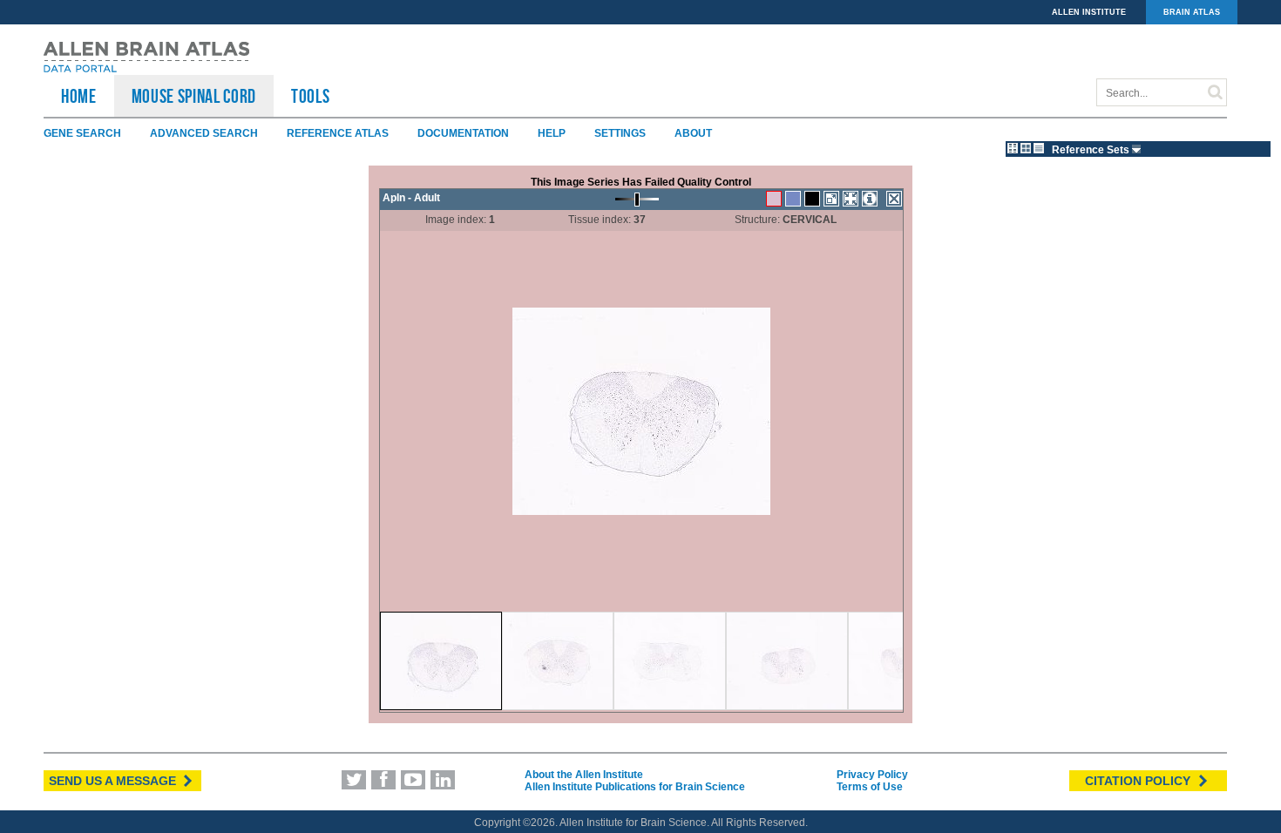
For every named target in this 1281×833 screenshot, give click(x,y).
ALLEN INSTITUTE (1089, 12)
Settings (620, 133)
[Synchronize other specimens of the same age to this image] (850, 199)
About (693, 133)
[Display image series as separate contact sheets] (1025, 148)
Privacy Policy (872, 775)
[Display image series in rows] (1039, 148)
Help (552, 133)
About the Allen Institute (584, 775)
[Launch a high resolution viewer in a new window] (831, 199)
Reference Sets (1092, 150)
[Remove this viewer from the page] (894, 199)
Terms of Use (870, 787)
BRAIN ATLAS (1191, 12)
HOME (79, 95)
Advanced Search (204, 133)
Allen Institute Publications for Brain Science (635, 787)
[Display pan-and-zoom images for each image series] (1012, 148)
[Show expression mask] (812, 199)
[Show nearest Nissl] (793, 199)
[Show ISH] (774, 199)
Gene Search (82, 133)
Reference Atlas (338, 133)
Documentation (463, 133)
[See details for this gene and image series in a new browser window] (870, 199)
